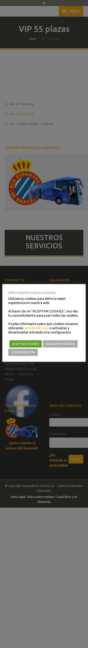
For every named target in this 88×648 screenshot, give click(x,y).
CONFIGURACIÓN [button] (23, 352)
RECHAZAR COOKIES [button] (60, 343)
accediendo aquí (36, 328)
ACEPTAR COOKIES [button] (25, 343)
